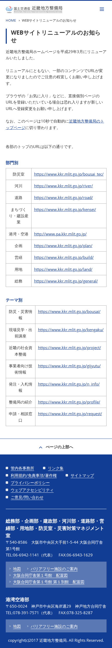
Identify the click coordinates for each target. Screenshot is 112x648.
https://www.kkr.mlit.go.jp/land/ (63, 269)
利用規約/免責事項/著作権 (34, 475)
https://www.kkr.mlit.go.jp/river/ (63, 185)
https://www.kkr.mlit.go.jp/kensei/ (65, 209)
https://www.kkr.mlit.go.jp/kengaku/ (71, 329)
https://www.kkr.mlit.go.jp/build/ (64, 257)
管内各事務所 (22, 468)
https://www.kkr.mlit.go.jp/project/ (69, 347)
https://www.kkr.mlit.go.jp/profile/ (69, 402)
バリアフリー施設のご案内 (54, 568)
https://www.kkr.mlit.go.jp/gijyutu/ (69, 365)
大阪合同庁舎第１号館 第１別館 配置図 (48, 581)
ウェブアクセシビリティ (32, 489)
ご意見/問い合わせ (27, 497)
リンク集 (56, 468)
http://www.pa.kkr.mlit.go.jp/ (60, 233)
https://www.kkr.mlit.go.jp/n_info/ (69, 384)
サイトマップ (82, 475)
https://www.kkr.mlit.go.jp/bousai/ (69, 311)
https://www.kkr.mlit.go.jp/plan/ (63, 245)
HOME (11, 20)
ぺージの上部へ (59, 446)
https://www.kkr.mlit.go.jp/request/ (70, 413)
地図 (17, 568)
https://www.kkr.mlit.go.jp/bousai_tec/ (69, 174)
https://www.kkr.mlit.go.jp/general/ (66, 281)
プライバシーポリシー (30, 482)
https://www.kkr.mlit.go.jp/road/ (63, 197)
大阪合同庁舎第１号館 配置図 (40, 575)
